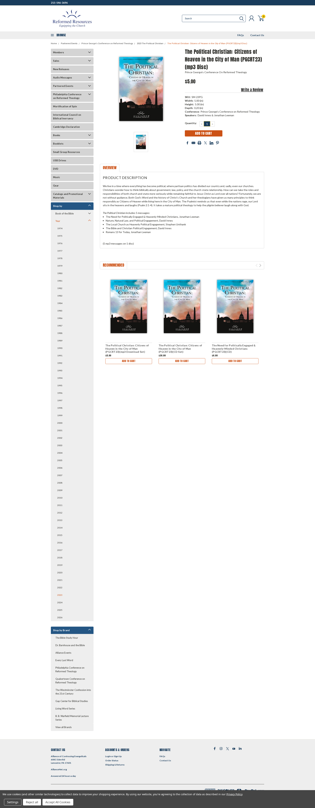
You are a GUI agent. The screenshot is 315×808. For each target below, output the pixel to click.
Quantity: (191, 123)
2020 (59, 572)
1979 (59, 265)
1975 (59, 235)
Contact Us (257, 35)
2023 (59, 595)
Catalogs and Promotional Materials (68, 196)
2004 (59, 452)
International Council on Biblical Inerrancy (67, 116)
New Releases (61, 69)
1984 (59, 303)
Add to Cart (128, 361)
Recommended (113, 265)
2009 (59, 490)
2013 (59, 520)
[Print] (199, 143)
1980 (59, 273)
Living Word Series (65, 708)
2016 (59, 542)
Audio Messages (62, 77)
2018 (59, 557)
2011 (59, 505)
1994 (59, 378)
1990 (59, 348)
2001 (59, 430)
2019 (59, 565)
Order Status (111, 760)
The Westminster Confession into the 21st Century (73, 691)
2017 (59, 550)
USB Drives (59, 160)
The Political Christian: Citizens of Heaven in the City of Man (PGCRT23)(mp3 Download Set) (127, 348)
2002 (59, 437)
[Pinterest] (217, 143)
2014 (59, 527)
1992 (59, 363)
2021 (59, 580)
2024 (59, 602)
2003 (59, 445)
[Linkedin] (211, 143)
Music (56, 177)
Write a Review (252, 90)
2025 (59, 610)
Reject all (32, 802)
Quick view (129, 307)
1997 (59, 400)
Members (58, 52)
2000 (59, 423)
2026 (59, 617)
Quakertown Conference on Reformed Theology (70, 680)
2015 (59, 535)
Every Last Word (64, 660)
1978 (59, 258)
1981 (59, 280)
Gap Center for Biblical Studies (71, 701)
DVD (55, 168)
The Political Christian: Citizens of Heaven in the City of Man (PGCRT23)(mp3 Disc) (207, 43)
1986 (59, 318)
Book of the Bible (64, 213)
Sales (56, 60)
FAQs (240, 35)
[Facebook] (187, 143)
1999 (59, 415)
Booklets (58, 143)
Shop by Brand (61, 630)
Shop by (57, 206)
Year (57, 221)
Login (108, 756)
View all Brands (63, 727)
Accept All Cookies (57, 802)
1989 (59, 340)
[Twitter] (205, 143)
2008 (59, 482)
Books (56, 135)
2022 (59, 587)
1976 (59, 243)
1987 (59, 325)
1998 (59, 408)
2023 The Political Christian (150, 43)
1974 (59, 228)
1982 (59, 288)
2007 (59, 475)
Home (54, 43)
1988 (59, 333)
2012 (59, 512)
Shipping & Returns (115, 764)
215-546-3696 (59, 2)
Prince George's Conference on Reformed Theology (107, 43)
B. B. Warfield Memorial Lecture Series (72, 718)
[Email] (193, 143)
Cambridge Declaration (66, 126)
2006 (59, 467)
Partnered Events (69, 43)
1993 (59, 370)
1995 (59, 385)
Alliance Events (63, 652)
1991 (59, 355)
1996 (59, 393)
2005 (59, 460)
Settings (12, 802)
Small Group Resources (66, 152)
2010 (59, 497)
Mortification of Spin (65, 106)
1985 (59, 310)
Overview (109, 167)
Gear (56, 185)
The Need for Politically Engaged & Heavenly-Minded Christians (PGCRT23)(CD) (234, 348)
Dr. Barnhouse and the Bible (70, 645)
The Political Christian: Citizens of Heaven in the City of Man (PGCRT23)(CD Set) (180, 348)
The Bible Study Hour (66, 637)
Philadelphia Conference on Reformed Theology (67, 96)
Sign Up (118, 756)
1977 (59, 250)
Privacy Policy (234, 794)
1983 (59, 295)
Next (260, 265)
